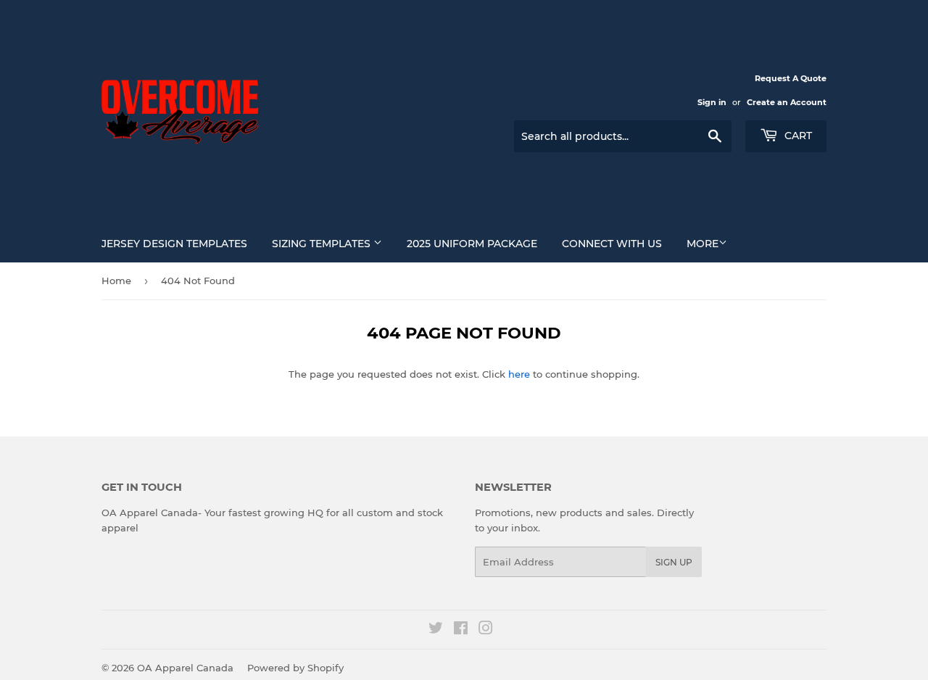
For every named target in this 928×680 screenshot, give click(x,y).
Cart (797, 135)
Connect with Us (612, 243)
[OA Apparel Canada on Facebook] (460, 630)
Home (116, 280)
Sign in (711, 102)
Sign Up (673, 562)
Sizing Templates (322, 243)
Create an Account (786, 102)
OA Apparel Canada (185, 667)
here (519, 374)
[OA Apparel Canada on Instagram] (485, 630)
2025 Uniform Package (472, 243)
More (702, 243)
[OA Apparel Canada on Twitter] (435, 630)
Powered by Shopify (295, 667)
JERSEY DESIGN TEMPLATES (174, 243)
